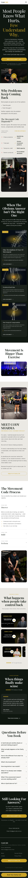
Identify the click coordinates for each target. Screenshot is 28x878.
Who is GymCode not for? (9, 783)
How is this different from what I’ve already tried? (12, 756)
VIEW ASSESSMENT (7, 264)
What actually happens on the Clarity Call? (12, 750)
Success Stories (18, 853)
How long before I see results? (10, 766)
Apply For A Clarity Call (14, 473)
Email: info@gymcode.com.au (14, 831)
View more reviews (13, 718)
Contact (3, 856)
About (2, 853)
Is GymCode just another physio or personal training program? (11, 744)
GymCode (4, 843)
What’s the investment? (8, 762)
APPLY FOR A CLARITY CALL (14, 59)
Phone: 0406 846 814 (14, 828)
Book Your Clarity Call (14, 875)
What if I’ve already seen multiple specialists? (11, 771)
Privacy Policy (18, 856)
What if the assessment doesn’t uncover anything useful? (11, 778)
